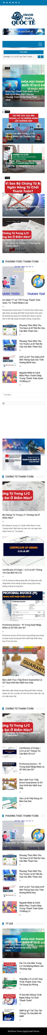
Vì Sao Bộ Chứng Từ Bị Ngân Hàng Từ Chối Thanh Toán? (30, 997)
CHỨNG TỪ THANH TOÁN (13, 221)
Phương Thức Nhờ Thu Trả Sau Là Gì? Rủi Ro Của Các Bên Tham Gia (32, 328)
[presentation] (39, 56)
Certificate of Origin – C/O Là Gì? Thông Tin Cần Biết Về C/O (30, 751)
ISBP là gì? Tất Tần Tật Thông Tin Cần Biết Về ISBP (30, 1013)
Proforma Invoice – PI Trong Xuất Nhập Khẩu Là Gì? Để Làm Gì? (31, 767)
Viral (25, 1031)
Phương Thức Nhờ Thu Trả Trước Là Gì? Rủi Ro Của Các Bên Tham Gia (30, 344)
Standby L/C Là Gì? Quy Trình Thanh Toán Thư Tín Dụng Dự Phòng (19, 57)
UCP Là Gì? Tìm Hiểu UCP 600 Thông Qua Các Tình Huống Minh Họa (31, 360)
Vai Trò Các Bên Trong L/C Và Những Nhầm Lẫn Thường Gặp (31, 966)
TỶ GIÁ (7, 68)
